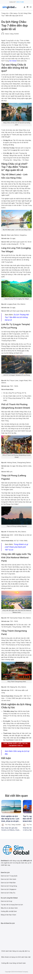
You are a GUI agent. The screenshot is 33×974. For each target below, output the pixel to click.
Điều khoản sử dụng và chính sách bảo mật (15, 957)
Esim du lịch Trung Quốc (9, 876)
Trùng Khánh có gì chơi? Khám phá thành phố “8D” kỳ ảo (16, 547)
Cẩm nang (13, 13)
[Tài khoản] (24, 7)
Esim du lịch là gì (6, 901)
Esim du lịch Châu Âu (8, 893)
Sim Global (12, 61)
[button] (27, 7)
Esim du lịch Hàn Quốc (8, 879)
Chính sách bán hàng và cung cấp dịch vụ (15, 951)
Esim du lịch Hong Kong (9, 886)
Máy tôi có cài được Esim (9, 908)
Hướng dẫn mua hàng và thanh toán (13, 963)
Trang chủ (4, 13)
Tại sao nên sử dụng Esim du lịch (12, 904)
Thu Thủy (8, 824)
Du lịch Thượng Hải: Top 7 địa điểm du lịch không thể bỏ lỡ (17, 317)
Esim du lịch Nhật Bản (8, 882)
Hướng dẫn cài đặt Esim (9, 911)
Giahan (7, 34)
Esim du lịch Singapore (8, 889)
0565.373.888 (20, 2)
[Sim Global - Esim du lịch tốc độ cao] (10, 7)
